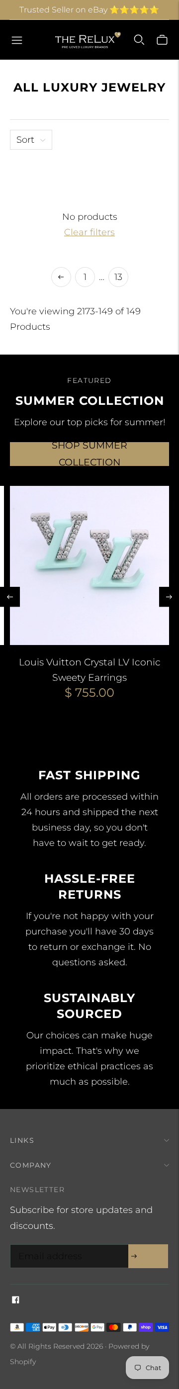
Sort (25, 139)
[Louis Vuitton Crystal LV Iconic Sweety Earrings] (89, 565)
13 (118, 277)
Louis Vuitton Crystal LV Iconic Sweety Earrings (90, 669)
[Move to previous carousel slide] (10, 597)
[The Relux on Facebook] (15, 1300)
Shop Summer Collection (89, 454)
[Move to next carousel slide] (169, 597)
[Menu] (17, 40)
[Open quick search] (139, 40)
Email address (48, 1246)
